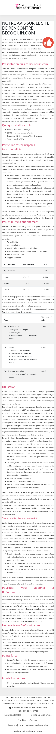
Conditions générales (28, 720)
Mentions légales (12, 714)
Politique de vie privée (41, 714)
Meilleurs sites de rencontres (28, 731)
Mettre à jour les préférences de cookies (28, 725)
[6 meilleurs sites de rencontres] (28, 6)
